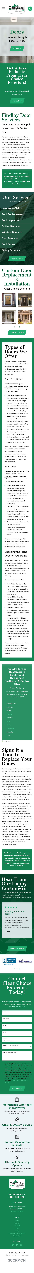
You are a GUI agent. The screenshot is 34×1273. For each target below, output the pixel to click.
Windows (17, 1226)
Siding (17, 1231)
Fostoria (9, 714)
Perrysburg (10, 728)
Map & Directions (17, 1211)
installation (13, 160)
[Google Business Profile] (13, 1245)
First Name (6, 1012)
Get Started (17, 48)
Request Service (17, 259)
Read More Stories (17, 948)
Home (17, 1221)
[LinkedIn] (21, 1245)
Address (5, 1039)
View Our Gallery (17, 332)
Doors (17, 1228)
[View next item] (19, 327)
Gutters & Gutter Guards (17, 1233)
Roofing (17, 1223)
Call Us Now (17, 101)
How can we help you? (10, 1052)
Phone (4, 1025)
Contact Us (17, 1236)
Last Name (6, 1018)
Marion (9, 725)
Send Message (17, 1088)
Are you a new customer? (11, 1045)
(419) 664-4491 (9, 181)
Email (4, 1032)
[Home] (16, 8)
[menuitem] (8, 1255)
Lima (8, 721)
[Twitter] (17, 1245)
